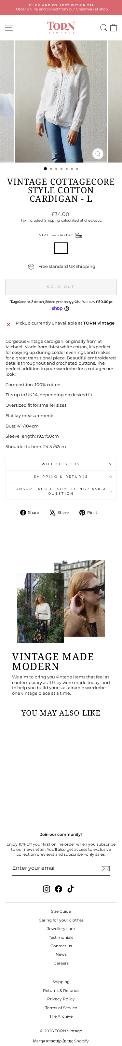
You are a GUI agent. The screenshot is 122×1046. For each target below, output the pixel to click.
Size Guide (61, 911)
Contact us (61, 945)
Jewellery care (61, 928)
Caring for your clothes (61, 920)
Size (56, 235)
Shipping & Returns (61, 476)
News (61, 954)
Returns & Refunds (61, 990)
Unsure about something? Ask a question (61, 491)
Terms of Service (61, 1007)
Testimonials (61, 937)
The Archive (61, 1016)
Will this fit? (61, 464)
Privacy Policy (61, 998)
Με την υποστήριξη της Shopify (61, 1041)
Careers (61, 963)
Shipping (52, 220)
